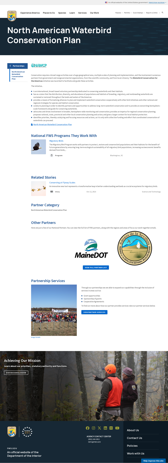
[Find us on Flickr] (111, 428)
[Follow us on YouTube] (118, 428)
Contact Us (134, 438)
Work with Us (135, 453)
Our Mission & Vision (16, 373)
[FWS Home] (11, 16)
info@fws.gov (94, 442)
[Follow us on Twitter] (100, 428)
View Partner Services (94, 312)
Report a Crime (151, 13)
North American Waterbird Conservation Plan (18, 75)
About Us (133, 430)
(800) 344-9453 (94, 439)
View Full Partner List (96, 267)
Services (82, 13)
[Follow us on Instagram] (94, 428)
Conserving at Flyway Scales (62, 182)
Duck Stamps (138, 13)
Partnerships (18, 66)
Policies (132, 445)
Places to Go (49, 13)
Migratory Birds (56, 140)
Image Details (35, 337)
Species (62, 13)
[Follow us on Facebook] (88, 428)
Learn (72, 13)
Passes (118, 13)
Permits (127, 13)
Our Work (94, 13)
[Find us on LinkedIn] (106, 428)
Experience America (30, 13)
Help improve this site (153, 460)
